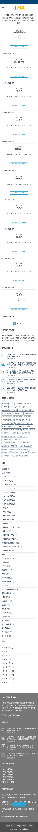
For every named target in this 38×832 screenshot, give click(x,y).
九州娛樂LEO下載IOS (9, 527)
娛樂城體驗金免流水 (9, 589)
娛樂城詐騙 (6, 578)
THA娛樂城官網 (7, 515)
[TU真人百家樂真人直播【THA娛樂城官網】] (19, 7)
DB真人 (19, 295)
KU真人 (19, 91)
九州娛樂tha (5, 433)
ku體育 (12, 403)
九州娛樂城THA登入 (9, 539)
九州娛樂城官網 (24, 433)
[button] (3, 7)
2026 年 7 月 (6, 648)
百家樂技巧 (23, 452)
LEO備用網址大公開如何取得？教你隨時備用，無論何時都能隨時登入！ (21, 389)
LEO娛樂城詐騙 (17, 416)
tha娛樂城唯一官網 (7, 423)
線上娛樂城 (25, 456)
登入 (19, 804)
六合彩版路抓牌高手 (23, 443)
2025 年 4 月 (6, 655)
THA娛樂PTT (6, 508)
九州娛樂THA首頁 (8, 535)
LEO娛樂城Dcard (8, 484)
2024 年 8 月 (6, 663)
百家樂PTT (6, 601)
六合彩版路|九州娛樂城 (9, 443)
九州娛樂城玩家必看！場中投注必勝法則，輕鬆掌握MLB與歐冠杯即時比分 (20, 372)
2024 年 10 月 (6, 659)
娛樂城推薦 (6, 574)
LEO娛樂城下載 (7, 492)
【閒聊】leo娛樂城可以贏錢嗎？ (11, 429)
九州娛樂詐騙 (6, 439)
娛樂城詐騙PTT (7, 582)
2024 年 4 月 (6, 679)
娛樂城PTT (6, 570)
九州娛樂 (32, 429)
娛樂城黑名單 (6, 452)
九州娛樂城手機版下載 (8, 436)
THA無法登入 (6, 519)
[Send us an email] (14, 715)
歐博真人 (19, 149)
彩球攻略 (5, 597)
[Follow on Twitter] (10, 715)
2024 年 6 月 (6, 671)
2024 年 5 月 (6, 675)
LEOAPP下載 (6, 477)
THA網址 (5, 782)
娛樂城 (21, 446)
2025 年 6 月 (6, 651)
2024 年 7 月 (6, 667)
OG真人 (19, 237)
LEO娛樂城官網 (6, 416)
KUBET (4, 469)
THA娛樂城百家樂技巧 (8, 426)
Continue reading (19, 47)
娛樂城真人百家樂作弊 (8, 449)
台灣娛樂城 (5, 446)
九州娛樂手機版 (21, 436)
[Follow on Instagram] (7, 715)
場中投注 (5, 566)
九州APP (5, 523)
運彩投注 (5, 636)
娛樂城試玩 (6, 585)
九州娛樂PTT (6, 531)
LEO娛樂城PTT (17, 413)
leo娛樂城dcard (6, 413)
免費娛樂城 (6, 554)
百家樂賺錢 (6, 620)
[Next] (23, 323)
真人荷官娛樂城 (15, 456)
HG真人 (19, 266)
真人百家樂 (19, 62)
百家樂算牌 (5, 456)
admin (29, 38)
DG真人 (19, 120)
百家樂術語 (6, 616)
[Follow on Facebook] (3, 715)
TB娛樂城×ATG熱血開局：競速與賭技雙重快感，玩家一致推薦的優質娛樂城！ (21, 364)
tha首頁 (28, 426)
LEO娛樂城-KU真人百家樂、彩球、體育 (13, 407)
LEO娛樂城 (27, 403)
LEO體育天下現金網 (8, 420)
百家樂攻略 (6, 605)
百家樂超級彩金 (19, 32)
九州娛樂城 (14, 433)
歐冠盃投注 (15, 452)
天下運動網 (14, 446)
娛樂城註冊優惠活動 (23, 449)
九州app (25, 429)
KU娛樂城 (5, 403)
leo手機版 (27, 416)
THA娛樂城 (26, 420)
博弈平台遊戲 (6, 558)
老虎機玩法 (6, 632)
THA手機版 (20, 426)
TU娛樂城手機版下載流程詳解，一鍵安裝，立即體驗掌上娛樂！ (21, 380)
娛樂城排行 (28, 446)
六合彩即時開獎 (16, 439)
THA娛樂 (18, 420)
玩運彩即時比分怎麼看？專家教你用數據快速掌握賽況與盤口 (21, 355)
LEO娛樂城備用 (28, 413)
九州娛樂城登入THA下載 (10, 547)
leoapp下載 (19, 403)
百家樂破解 (32, 452)
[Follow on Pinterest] (18, 715)
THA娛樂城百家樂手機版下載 (23, 423)
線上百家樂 (19, 30)
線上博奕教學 (6, 624)
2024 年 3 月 (6, 682)
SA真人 (19, 208)
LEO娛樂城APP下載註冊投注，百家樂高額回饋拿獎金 (18, 410)
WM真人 (19, 179)
